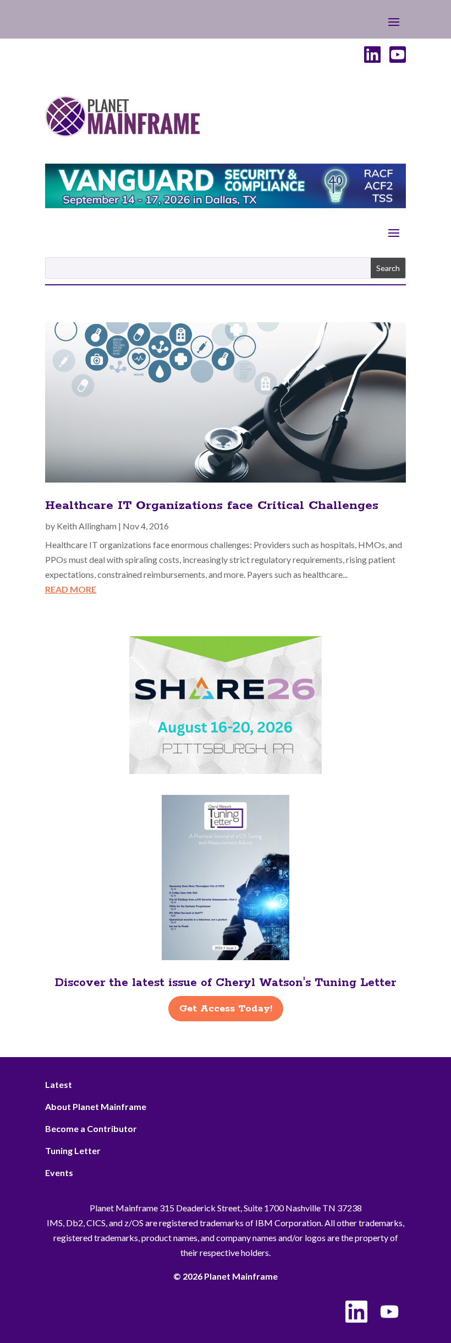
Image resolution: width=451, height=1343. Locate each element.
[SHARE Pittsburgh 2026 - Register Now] (225, 770)
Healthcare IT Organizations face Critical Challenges (211, 505)
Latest (58, 1084)
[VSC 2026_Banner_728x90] (225, 204)
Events (59, 1172)
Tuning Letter (73, 1150)
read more (70, 589)
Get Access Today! (225, 1009)
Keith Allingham (87, 526)
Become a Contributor (91, 1128)
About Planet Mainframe (95, 1106)
